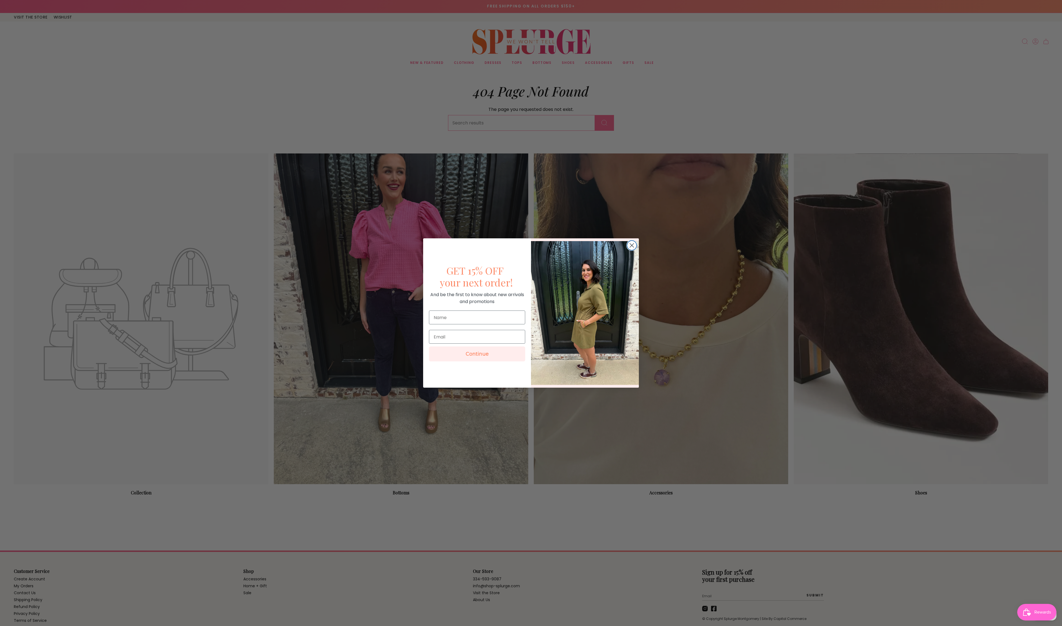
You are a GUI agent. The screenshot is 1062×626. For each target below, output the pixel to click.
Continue (477, 354)
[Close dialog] (632, 245)
